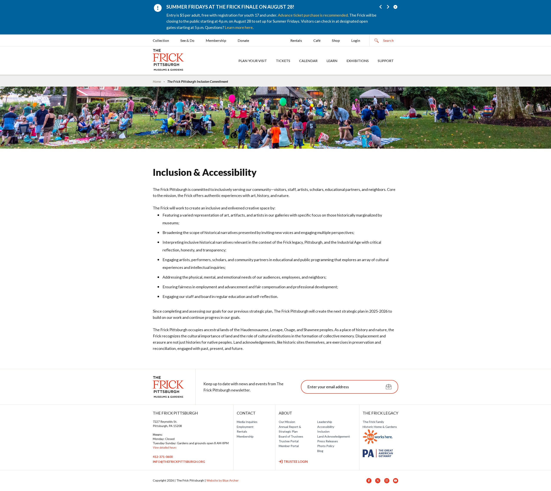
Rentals (296, 40)
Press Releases (327, 441)
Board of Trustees (291, 436)
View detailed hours (164, 447)
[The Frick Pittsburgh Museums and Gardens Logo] (168, 60)
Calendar (308, 61)
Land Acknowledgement (333, 436)
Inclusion (323, 431)
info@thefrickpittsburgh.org (179, 461)
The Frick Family (373, 422)
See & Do (187, 40)
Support (386, 61)
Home (157, 81)
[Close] (395, 7)
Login (355, 40)
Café (316, 40)
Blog (320, 451)
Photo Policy (325, 446)
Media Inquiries (247, 422)
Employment (245, 427)
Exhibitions (358, 61)
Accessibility (325, 427)
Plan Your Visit (252, 61)
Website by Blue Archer (222, 480)
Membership (216, 40)
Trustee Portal (289, 441)
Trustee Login (296, 461)
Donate (243, 40)
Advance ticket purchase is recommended (313, 15)
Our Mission (287, 422)
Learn (332, 61)
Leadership (324, 422)
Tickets (283, 61)
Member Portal (289, 446)
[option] (265, 17)
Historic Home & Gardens (380, 427)
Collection (161, 40)
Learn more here (239, 27)
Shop (336, 40)
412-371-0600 (163, 456)
